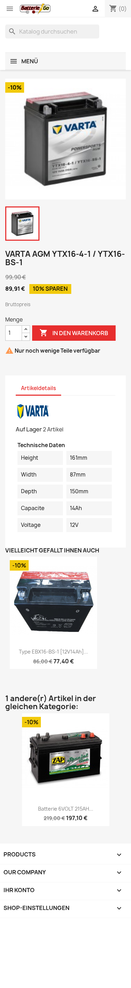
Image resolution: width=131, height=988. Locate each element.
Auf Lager (29, 429)
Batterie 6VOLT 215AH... (65, 808)
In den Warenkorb (73, 333)
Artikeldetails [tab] (38, 388)
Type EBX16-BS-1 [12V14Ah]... (53, 651)
